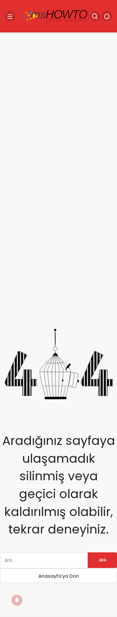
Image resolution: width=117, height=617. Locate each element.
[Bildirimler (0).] (107, 16)
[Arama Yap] (95, 16)
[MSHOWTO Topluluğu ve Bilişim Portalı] (55, 15)
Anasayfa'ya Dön (58, 576)
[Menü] (10, 16)
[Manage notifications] (17, 600)
